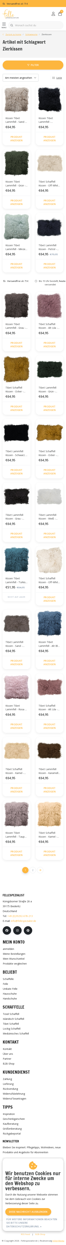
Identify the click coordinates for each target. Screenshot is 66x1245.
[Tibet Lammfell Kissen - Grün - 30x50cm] (50, 369)
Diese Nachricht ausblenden (28, 1211)
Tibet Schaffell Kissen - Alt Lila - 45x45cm (48, 326)
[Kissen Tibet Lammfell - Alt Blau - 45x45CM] (50, 623)
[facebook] (7, 930)
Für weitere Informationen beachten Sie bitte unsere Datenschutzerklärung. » (31, 1223)
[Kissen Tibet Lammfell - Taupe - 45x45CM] (16, 814)
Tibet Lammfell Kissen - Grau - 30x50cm (14, 517)
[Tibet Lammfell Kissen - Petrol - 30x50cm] (50, 227)
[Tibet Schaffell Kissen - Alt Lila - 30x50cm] (50, 687)
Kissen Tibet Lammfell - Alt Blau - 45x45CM (50, 644)
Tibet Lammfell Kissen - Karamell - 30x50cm (49, 771)
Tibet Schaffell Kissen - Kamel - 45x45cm (48, 835)
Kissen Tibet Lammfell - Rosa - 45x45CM (15, 708)
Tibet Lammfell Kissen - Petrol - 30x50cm (48, 248)
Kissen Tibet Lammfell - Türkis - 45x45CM (16, 581)
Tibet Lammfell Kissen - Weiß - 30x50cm (47, 517)
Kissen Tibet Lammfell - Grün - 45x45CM (15, 184)
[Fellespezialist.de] (11, 14)
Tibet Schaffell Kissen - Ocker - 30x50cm (47, 454)
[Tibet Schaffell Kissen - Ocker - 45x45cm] (16, 369)
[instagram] (17, 930)
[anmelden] (53, 14)
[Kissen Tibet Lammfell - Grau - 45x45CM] (16, 305)
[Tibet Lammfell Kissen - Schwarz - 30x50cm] (16, 433)
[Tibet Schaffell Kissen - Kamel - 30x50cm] (16, 751)
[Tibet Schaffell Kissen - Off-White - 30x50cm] (50, 163)
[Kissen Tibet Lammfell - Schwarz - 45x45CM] (50, 99)
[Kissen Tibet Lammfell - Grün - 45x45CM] (16, 163)
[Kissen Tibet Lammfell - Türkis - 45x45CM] (16, 560)
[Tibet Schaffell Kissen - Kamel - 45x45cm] (50, 814)
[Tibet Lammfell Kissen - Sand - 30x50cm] (16, 623)
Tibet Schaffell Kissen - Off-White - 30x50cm (49, 184)
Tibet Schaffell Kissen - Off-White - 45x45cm (49, 581)
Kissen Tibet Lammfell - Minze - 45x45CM (16, 248)
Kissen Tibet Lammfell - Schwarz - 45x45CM (46, 120)
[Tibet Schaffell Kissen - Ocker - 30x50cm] (50, 433)
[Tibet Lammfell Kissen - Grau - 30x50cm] (16, 496)
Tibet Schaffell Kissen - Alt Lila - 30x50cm (48, 708)
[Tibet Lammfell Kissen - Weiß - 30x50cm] (50, 496)
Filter (35, 65)
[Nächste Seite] (40, 870)
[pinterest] (28, 930)
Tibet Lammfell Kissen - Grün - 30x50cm (47, 390)
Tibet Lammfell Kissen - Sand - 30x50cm (14, 644)
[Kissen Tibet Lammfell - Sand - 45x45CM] (16, 99)
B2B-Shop (40, 1234)
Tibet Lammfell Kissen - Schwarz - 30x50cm (15, 454)
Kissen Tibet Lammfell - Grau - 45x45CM (15, 326)
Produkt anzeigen (16, 138)
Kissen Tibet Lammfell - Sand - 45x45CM (15, 120)
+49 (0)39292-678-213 (20, 916)
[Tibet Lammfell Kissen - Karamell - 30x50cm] (50, 751)
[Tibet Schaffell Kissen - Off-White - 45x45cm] (50, 560)
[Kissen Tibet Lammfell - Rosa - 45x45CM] (16, 687)
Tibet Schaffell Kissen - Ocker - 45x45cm (14, 390)
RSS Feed (25, 1234)
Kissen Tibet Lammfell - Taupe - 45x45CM (15, 835)
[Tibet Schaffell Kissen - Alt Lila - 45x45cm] (50, 305)
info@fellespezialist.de (23, 921)
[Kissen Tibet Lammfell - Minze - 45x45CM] (16, 227)
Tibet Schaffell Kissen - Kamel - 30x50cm (14, 771)
